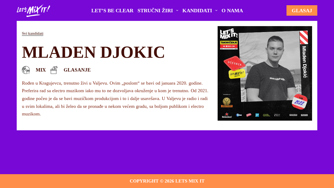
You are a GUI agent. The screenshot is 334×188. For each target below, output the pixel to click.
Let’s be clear (112, 10)
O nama (232, 10)
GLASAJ (302, 10)
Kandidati (197, 10)
